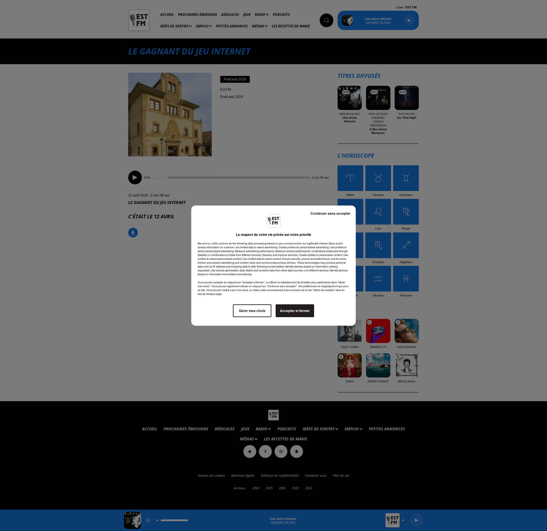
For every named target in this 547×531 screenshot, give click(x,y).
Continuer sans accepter (330, 213)
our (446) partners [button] (217, 243)
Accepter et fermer (295, 310)
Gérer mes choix (252, 310)
